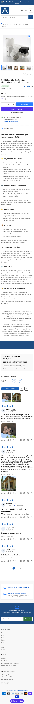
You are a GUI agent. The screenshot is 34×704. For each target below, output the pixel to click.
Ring (2, 642)
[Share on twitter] (24, 440)
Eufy (2, 635)
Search (3, 658)
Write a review (10, 388)
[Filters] (26, 389)
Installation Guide (6, 661)
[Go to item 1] (6, 397)
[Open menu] (31, 10)
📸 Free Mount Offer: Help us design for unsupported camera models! (17, 2)
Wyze (3, 649)
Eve (2, 637)
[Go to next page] (23, 568)
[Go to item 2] (16, 397)
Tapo (2, 645)
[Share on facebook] (21, 440)
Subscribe (28, 619)
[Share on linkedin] (31, 440)
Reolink (3, 640)
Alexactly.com (13, 690)
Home (2, 23)
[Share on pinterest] (28, 440)
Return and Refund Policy (8, 666)
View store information (11, 121)
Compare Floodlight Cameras (10, 663)
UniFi (2, 647)
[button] (8, 430)
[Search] (31, 17)
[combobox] (17, 17)
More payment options (17, 112)
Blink (2, 633)
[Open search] (22, 389)
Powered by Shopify (23, 690)
